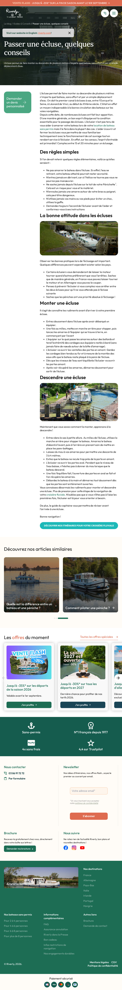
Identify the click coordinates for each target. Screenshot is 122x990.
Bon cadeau (50, 939)
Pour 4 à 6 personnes (16, 925)
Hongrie (88, 906)
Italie (86, 890)
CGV (114, 962)
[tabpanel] (31, 584)
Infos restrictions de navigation (55, 946)
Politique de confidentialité (103, 965)
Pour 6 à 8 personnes (15, 930)
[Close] (69, 33)
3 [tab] (67, 618)
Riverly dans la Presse (56, 934)
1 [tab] (54, 618)
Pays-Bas (88, 885)
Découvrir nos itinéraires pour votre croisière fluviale (79, 525)
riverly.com (44, 33)
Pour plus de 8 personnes (18, 936)
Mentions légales (99, 962)
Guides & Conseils (22, 23)
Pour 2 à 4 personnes (16, 920)
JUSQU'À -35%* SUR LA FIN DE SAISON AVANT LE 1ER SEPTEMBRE (69, 3)
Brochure (88, 920)
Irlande (87, 895)
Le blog (7, 23)
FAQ (46, 924)
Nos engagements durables (59, 953)
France (87, 875)
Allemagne (89, 880)
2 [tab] (61, 618)
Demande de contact (95, 925)
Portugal (88, 900)
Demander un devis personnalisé (15, 102)
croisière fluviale (55, 494)
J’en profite (27, 704)
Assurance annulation (56, 929)
